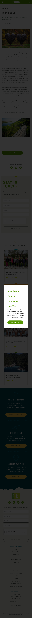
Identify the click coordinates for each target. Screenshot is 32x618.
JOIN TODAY (13, 322)
